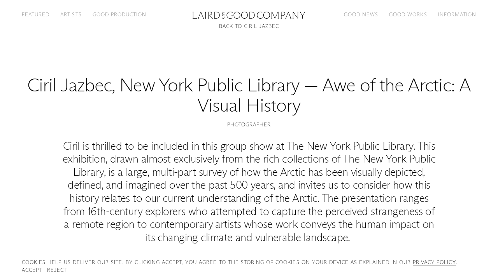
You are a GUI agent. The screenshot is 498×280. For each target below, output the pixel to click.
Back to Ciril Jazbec (249, 26)
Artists (70, 14)
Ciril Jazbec (69, 85)
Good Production (120, 14)
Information (457, 14)
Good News (361, 14)
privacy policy (434, 262)
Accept (32, 270)
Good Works (408, 14)
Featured (35, 14)
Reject (57, 270)
